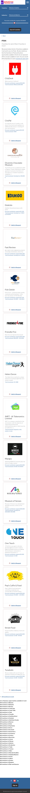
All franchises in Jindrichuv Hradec (9, 720)
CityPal (8, 120)
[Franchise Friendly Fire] (15, 322)
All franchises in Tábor (6, 750)
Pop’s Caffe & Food (13, 585)
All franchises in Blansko (6, 702)
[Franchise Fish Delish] (15, 280)
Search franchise (15, 29)
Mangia (8, 458)
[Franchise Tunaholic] (15, 660)
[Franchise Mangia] (15, 449)
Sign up (15, 785)
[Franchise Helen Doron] (15, 364)
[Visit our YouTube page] (14, 780)
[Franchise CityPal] (15, 111)
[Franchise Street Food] (15, 618)
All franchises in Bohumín (7, 704)
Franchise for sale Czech (22, 58)
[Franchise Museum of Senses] (15, 491)
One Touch (9, 543)
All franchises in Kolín (6, 724)
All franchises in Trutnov (6, 749)
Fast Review (10, 247)
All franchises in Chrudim (7, 714)
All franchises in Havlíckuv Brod (8, 716)
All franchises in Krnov (6, 727)
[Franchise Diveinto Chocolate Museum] (15, 153)
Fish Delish (10, 289)
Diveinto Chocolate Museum (13, 164)
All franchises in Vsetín (6, 756)
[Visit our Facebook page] (11, 780)
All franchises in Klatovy (6, 722)
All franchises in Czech (8, 696)
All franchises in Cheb (6, 712)
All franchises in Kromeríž (7, 729)
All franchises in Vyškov (6, 758)
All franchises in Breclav (6, 706)
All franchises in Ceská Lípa (7, 708)
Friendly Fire (10, 332)
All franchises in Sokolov (6, 743)
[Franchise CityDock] (15, 69)
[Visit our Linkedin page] (18, 780)
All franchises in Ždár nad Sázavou (9, 764)
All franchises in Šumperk (7, 762)
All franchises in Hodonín (7, 718)
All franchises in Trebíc (6, 747)
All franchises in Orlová (6, 739)
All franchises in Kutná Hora (7, 731)
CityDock (9, 78)
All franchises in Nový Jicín (7, 737)
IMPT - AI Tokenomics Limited (14, 417)
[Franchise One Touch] (15, 534)
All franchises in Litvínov (6, 735)
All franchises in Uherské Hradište (9, 752)
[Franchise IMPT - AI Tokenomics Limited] (15, 407)
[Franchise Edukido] (15, 195)
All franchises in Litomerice (7, 733)
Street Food (10, 627)
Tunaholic (9, 670)
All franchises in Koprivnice (7, 725)
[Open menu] (27, 2)
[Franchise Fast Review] (15, 238)
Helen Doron (10, 374)
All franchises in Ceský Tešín (7, 710)
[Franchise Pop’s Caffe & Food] (15, 576)
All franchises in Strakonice (7, 745)
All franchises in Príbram (6, 741)
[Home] (7, 2)
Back (4, 36)
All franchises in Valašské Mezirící (9, 754)
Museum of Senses (13, 501)
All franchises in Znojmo (6, 760)
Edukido (8, 205)
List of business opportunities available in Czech (13, 700)
